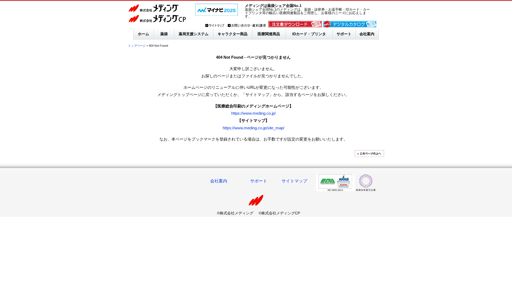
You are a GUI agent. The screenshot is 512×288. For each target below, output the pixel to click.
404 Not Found (158, 45)
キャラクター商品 (232, 34)
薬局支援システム (194, 34)
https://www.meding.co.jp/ (253, 113)
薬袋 (164, 34)
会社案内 (366, 34)
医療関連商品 (269, 34)
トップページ (137, 45)
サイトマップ (294, 181)
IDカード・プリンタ (309, 34)
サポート (344, 34)
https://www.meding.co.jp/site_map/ (253, 128)
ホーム (143, 34)
